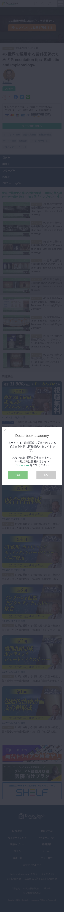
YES (17, 474)
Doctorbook (22, 465)
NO (46, 474)
